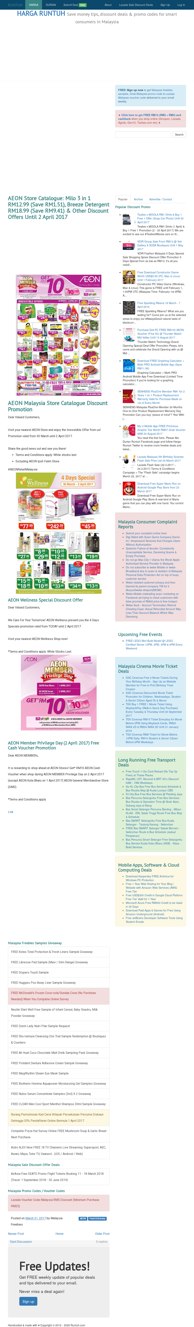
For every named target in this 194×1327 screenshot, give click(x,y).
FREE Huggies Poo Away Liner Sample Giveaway (43, 983)
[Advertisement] (97, 52)
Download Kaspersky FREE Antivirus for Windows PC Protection (150, 878)
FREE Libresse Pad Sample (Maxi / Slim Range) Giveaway (49, 962)
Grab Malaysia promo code (146, 94)
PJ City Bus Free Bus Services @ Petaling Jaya (154, 794)
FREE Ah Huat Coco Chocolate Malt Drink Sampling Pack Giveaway (55, 1053)
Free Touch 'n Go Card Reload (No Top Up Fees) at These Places (151, 773)
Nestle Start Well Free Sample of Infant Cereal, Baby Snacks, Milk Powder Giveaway (54, 1013)
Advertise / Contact (160, 199)
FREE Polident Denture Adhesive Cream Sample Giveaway (49, 1063)
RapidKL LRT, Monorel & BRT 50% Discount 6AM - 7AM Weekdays (152, 781)
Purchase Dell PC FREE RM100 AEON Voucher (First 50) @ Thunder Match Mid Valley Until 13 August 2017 (160, 333)
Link (10, 812)
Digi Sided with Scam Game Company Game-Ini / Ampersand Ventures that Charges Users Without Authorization (153, 540)
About (108, 5)
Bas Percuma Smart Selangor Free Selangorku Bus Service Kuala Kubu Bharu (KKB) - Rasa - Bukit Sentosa (154, 843)
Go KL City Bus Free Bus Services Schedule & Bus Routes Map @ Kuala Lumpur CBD (153, 788)
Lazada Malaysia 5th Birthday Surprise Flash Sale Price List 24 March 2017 (160, 458)
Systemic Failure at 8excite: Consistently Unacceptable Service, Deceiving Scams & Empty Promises (151, 552)
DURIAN (51, 5)
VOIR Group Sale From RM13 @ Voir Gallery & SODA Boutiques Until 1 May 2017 (160, 245)
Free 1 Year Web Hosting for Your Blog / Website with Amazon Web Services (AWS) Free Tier (151, 887)
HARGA (33, 5)
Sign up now (135, 90)
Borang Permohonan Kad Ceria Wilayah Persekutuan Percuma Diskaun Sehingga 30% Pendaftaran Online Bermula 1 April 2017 (57, 1118)
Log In (181, 5)
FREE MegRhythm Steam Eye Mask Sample (40, 1073)
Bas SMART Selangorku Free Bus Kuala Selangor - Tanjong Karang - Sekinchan (150, 822)
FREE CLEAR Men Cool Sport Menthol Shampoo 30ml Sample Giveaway (58, 1104)
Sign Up (165, 5)
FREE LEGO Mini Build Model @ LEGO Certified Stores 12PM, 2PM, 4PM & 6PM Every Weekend (154, 644)
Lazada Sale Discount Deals (136, 5)
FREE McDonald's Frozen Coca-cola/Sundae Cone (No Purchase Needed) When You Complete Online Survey (53, 996)
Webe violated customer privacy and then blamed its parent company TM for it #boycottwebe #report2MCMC (150, 586)
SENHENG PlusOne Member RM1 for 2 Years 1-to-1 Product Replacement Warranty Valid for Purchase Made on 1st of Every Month (161, 397)
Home (59, 1234)
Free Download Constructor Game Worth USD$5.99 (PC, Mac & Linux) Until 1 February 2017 (158, 276)
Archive (138, 199)
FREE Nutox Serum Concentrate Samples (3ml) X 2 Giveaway (51, 1094)
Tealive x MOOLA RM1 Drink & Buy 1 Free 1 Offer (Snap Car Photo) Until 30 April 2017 (160, 218)
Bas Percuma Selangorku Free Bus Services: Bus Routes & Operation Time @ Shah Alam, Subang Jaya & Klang (153, 801)
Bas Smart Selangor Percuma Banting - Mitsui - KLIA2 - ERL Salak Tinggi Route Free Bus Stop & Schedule (154, 813)
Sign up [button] (28, 1301)
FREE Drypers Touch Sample (30, 972)
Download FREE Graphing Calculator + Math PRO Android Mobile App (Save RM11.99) (160, 364)
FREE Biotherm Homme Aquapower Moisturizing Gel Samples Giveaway (58, 1083)
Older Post (102, 1234)
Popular (123, 199)
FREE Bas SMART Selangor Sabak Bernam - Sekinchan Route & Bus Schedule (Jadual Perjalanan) (153, 832)
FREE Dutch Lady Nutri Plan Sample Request (40, 1026)
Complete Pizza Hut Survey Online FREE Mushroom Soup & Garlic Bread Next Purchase (58, 1134)
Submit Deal (74, 5)
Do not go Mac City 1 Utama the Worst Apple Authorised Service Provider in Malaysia (153, 561)
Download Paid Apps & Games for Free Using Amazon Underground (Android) (153, 912)
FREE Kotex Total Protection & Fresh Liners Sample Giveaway (52, 952)
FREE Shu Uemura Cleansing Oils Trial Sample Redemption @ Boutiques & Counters (58, 1039)
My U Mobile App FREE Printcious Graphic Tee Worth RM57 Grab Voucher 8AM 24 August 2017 (161, 429)
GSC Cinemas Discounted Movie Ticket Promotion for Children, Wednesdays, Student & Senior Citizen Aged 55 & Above (153, 696)
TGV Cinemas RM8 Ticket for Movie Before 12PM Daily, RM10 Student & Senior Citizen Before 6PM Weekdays (152, 738)
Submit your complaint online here (146, 533)
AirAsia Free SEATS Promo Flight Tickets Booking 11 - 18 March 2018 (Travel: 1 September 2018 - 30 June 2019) (57, 1177)
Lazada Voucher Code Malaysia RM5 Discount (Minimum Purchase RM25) (55, 1203)
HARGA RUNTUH (41, 13)
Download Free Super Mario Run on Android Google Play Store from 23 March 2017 (159, 487)
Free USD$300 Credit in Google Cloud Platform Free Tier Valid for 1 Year (154, 897)
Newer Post (16, 1234)
